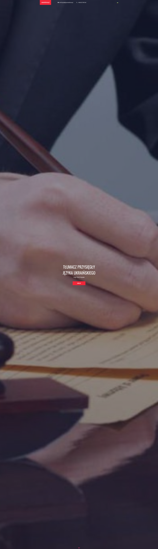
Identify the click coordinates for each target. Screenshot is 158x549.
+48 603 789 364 (82, 2)
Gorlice (79, 283)
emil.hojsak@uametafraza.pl (66, 2)
